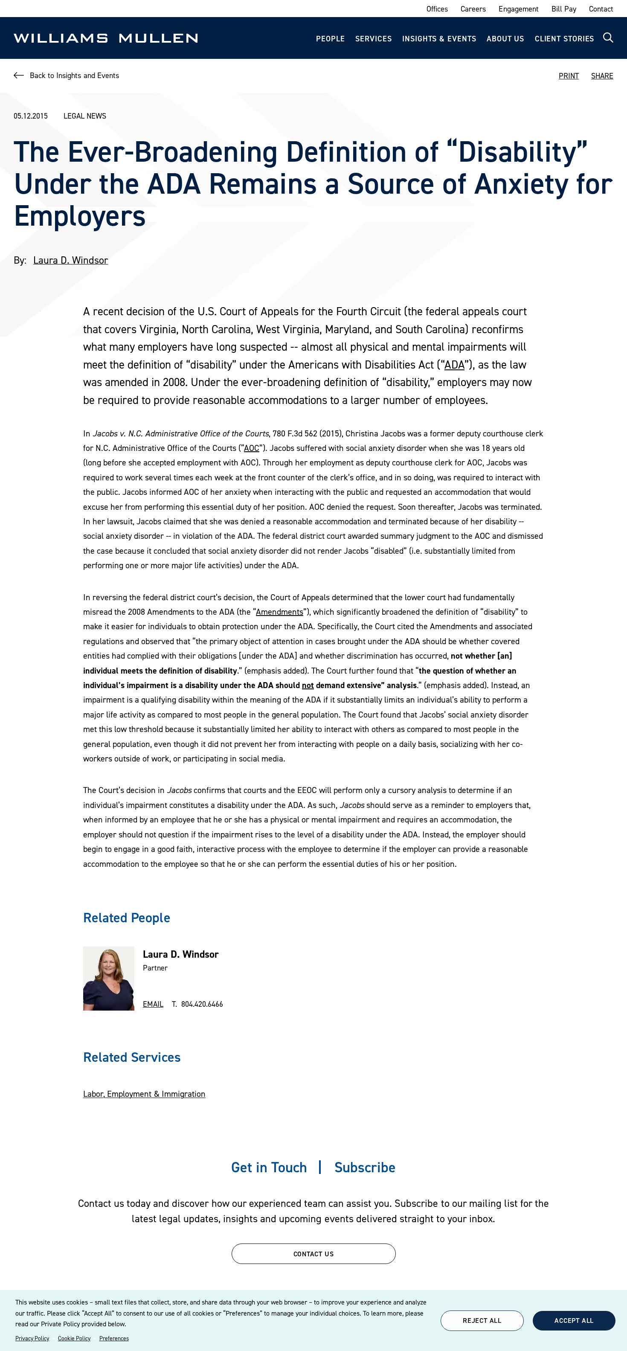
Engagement (518, 8)
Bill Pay (564, 8)
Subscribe (365, 1167)
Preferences (114, 1338)
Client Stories (565, 39)
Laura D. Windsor (70, 260)
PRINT (569, 75)
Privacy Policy (32, 1338)
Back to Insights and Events (74, 75)
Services (373, 39)
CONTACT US (313, 1253)
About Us (505, 39)
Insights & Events (439, 39)
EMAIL (153, 1003)
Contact (601, 8)
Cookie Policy (74, 1338)
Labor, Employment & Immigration (144, 1094)
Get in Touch (269, 1167)
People (330, 39)
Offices (437, 8)
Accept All (574, 1320)
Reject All (482, 1320)
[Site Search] (608, 38)
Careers (473, 8)
